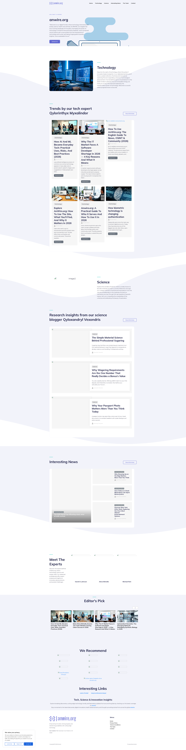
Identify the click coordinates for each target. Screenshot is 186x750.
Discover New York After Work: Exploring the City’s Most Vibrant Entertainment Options (121, 511)
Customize (9, 744)
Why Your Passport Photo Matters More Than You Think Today (108, 408)
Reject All (19, 744)
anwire (94, 705)
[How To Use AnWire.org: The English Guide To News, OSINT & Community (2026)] (115, 121)
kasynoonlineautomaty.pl (98, 693)
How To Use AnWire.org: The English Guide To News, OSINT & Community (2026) (118, 135)
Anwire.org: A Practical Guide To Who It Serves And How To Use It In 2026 (91, 214)
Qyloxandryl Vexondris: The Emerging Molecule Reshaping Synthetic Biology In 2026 (127, 626)
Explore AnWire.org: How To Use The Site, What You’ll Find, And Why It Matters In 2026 (63, 216)
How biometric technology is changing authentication (116, 212)
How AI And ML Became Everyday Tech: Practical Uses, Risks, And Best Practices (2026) (63, 149)
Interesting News (116, 3)
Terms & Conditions (115, 725)
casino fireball (84, 693)
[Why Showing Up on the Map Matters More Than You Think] (102, 476)
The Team (126, 3)
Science (106, 3)
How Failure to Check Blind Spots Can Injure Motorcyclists (122, 492)
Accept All (28, 744)
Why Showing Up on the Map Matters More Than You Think (121, 475)
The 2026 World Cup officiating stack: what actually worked (69, 515)
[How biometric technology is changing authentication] (119, 193)
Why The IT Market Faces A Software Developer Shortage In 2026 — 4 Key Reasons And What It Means (90, 152)
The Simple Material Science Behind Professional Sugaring (108, 339)
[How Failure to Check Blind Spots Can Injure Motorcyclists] (102, 493)
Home (91, 3)
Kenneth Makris (59, 159)
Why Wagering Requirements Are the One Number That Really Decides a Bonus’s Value (108, 373)
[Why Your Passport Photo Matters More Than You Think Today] (72, 407)
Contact (133, 3)
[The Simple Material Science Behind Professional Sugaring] (72, 343)
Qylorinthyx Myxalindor (61, 518)
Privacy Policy (113, 723)
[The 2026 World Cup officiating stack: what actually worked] (71, 496)
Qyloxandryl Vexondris (98, 352)
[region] (19, 738)
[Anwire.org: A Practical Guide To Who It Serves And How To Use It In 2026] (92, 193)
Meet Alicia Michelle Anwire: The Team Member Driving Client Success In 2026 (82, 625)
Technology (98, 3)
